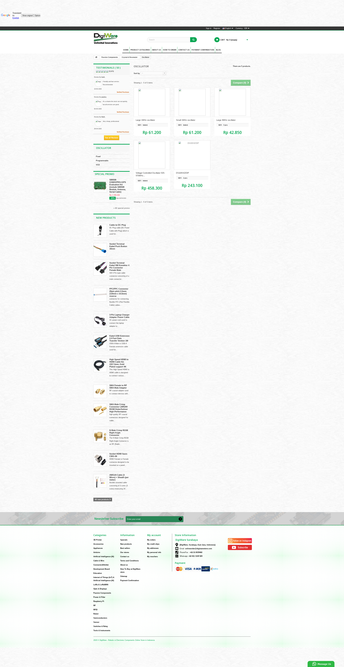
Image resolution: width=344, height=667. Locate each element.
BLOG (218, 50)
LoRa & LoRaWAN (100, 585)
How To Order (169, 50)
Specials (123, 540)
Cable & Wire (98, 561)
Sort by (137, 73)
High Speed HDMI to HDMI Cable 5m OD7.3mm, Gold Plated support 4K (118, 363)
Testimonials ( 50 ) (108, 67)
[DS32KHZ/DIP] (192, 155)
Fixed (98, 156)
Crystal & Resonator (129, 57)
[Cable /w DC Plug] (100, 231)
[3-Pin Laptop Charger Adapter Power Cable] (100, 320)
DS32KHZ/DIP (182, 173)
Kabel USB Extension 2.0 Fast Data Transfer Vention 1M (119, 338)
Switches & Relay (100, 626)
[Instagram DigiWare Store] (240, 541)
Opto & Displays (100, 589)
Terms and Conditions (129, 561)
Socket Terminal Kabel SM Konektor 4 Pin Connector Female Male (119, 266)
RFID (95, 610)
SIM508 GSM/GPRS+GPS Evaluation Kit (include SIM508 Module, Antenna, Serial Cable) (117, 186)
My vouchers (152, 557)
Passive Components (109, 57)
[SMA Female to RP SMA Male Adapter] (100, 391)
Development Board (101, 569)
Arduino (96, 552)
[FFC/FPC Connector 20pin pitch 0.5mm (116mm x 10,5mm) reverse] (100, 294)
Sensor (96, 622)
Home (125, 50)
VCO (98, 165)
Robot (95, 614)
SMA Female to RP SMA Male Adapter (118, 386)
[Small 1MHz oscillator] (192, 102)
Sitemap (123, 576)
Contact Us (184, 50)
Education (97, 573)
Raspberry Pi (98, 601)
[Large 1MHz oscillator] (152, 102)
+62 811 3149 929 (195, 556)
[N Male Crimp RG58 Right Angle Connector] (100, 436)
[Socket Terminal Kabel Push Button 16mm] (100, 250)
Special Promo (104, 174)
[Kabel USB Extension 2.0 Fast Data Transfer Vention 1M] (100, 342)
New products (106, 217)
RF (94, 605)
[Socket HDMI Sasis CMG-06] (100, 459)
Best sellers (125, 548)
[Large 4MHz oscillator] (232, 102)
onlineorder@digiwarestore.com (198, 549)
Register (217, 28)
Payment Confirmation (203, 50)
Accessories (98, 544)
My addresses (153, 548)
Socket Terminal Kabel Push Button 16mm (118, 246)
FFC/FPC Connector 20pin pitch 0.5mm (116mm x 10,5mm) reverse (118, 292)
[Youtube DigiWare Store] (240, 547)
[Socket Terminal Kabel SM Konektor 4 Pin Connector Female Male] (100, 269)
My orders (151, 540)
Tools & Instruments (101, 630)
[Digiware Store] (118, 38)
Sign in (208, 28)
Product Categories (140, 50)
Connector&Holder (101, 565)
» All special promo (121, 208)
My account (154, 535)
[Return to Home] (96, 57)
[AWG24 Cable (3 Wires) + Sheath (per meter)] (100, 481)
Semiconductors (100, 618)
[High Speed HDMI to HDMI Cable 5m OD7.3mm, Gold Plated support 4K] (100, 365)
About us (156, 50)
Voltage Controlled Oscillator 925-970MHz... (150, 174)
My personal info (154, 552)
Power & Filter (99, 597)
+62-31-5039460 (196, 552)
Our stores (124, 552)
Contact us (124, 557)
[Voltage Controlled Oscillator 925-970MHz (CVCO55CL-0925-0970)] (152, 155)
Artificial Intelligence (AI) (103, 557)
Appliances (98, 548)
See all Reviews (111, 138)
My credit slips (153, 544)
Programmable (102, 161)
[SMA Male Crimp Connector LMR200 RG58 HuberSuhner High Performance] (100, 410)
